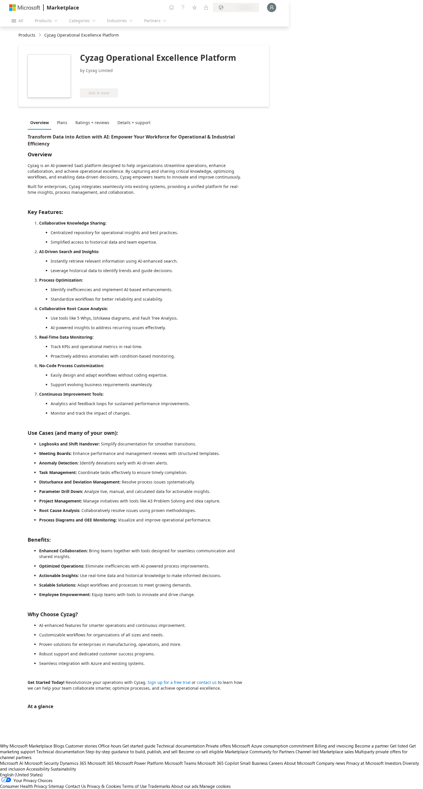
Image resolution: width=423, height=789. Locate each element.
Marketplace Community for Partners (259, 751)
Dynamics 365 (73, 763)
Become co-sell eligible (201, 751)
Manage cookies (214, 786)
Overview (39, 122)
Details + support (133, 122)
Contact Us (75, 786)
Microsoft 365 (100, 763)
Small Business (254, 763)
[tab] (41, 122)
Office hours (109, 746)
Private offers (218, 746)
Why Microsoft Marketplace (26, 746)
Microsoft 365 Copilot (218, 763)
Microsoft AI (11, 763)
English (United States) (21, 774)
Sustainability (63, 769)
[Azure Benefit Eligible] (103, 80)
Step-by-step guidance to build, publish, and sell (131, 751)
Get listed (399, 746)
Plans (62, 122)
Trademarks (159, 786)
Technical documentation (181, 746)
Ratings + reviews (92, 122)
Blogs (59, 746)
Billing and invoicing (334, 746)
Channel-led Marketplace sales (325, 751)
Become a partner (372, 746)
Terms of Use (134, 786)
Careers (276, 763)
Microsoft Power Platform (139, 763)
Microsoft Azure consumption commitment (273, 746)
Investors (393, 763)
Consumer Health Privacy (23, 786)
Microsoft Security (41, 763)
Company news (330, 763)
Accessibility (37, 769)
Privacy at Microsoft (365, 763)
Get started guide (138, 746)
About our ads (184, 786)
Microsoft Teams (180, 763)
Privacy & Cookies (104, 786)
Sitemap (56, 786)
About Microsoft (299, 763)
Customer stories (81, 746)
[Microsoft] (24, 7)
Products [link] (26, 35)
